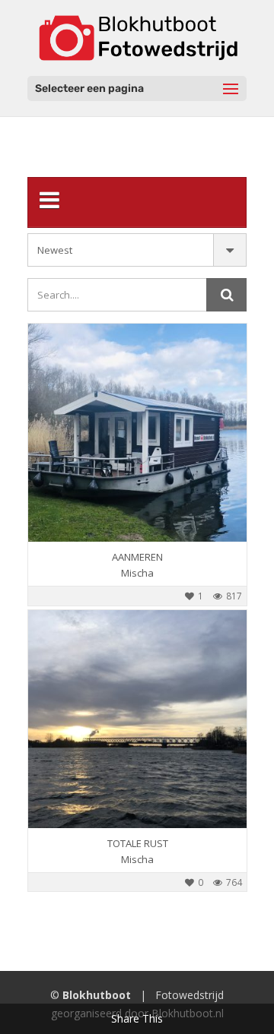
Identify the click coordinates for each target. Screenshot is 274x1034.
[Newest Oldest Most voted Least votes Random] (137, 250)
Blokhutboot (96, 995)
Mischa (137, 573)
